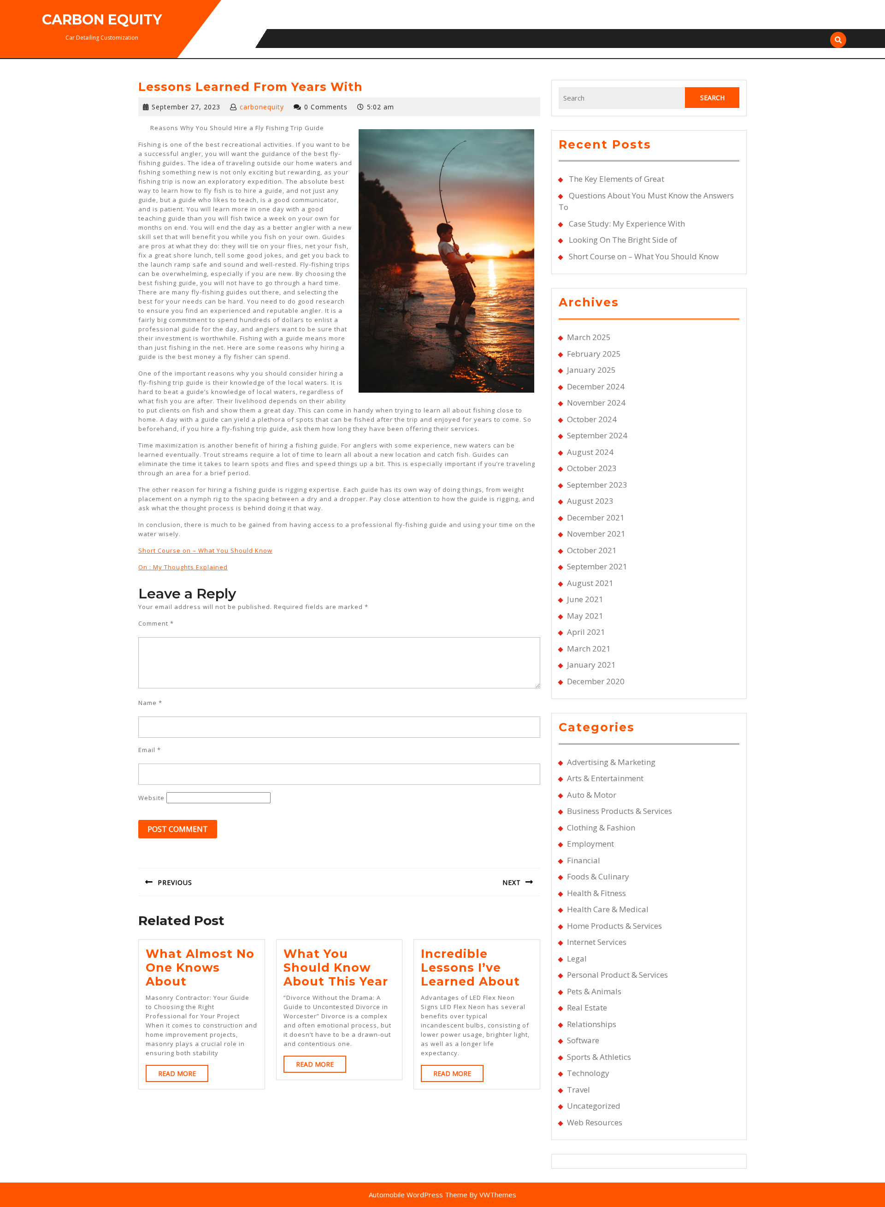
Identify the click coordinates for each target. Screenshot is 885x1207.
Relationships (591, 1024)
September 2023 (597, 484)
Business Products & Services (619, 811)
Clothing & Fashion (601, 827)
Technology (588, 1073)
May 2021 (585, 615)
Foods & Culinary (598, 876)
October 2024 (592, 419)
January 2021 (591, 664)
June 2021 (585, 599)
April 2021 (586, 632)
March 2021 (589, 648)
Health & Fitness (596, 893)
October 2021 (592, 550)
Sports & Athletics (599, 1057)
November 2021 (596, 533)
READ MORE (183, 1075)
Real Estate (587, 1007)
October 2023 (592, 468)
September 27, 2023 (186, 106)
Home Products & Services (614, 925)
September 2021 (597, 566)
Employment (590, 843)
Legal (577, 958)
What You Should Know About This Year (335, 967)
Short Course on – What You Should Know (205, 550)
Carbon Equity (102, 19)
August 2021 (590, 583)
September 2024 (597, 435)
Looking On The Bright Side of (623, 239)
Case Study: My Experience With (627, 223)
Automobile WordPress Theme (418, 1194)
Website (151, 798)
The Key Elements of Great (616, 178)
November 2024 (596, 402)
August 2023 (590, 501)
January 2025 (591, 369)
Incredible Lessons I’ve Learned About (470, 967)
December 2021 (596, 517)
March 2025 (589, 337)
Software (583, 1040)
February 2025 (594, 353)
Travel (578, 1089)
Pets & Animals (594, 991)
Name (150, 703)
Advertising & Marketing (611, 762)
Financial (583, 860)
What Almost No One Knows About (200, 967)
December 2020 (596, 681)
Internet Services (596, 942)
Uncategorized (593, 1105)
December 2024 (596, 386)
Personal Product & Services (617, 974)
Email (149, 750)
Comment (156, 623)
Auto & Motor (591, 794)
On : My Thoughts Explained (183, 567)
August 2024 (590, 452)
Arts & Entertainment (605, 778)
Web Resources (594, 1122)
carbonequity (262, 106)
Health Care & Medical (608, 909)
